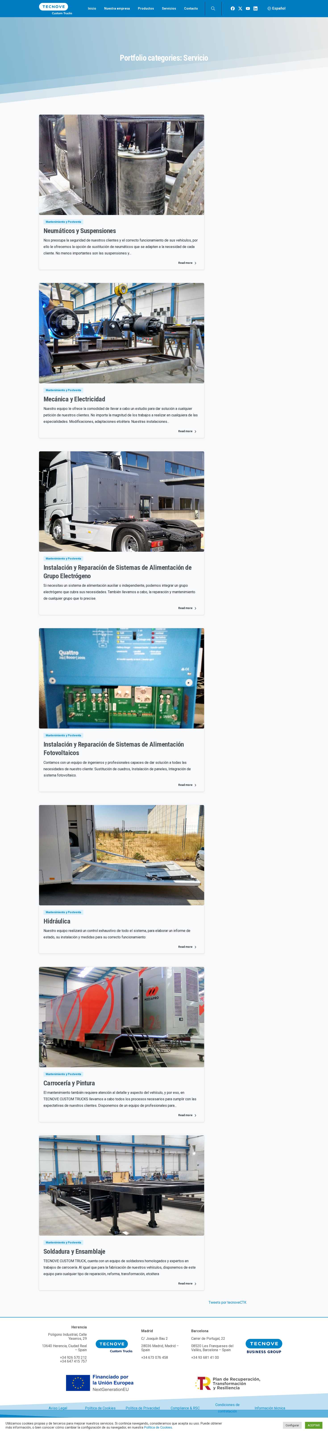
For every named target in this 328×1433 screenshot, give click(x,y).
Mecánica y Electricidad (74, 399)
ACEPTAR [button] (314, 1425)
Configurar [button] (292, 1425)
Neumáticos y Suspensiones (80, 231)
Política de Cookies (158, 1427)
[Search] (213, 8)
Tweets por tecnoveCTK (227, 1302)
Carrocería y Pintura (69, 1083)
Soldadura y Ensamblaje (74, 1251)
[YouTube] (248, 8)
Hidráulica (57, 921)
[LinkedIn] (255, 8)
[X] (240, 8)
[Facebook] (233, 8)
